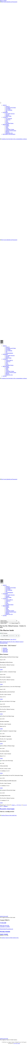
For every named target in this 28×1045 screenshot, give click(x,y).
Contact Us (7, 119)
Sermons (7, 114)
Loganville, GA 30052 (5, 926)
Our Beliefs (7, 108)
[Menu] (0, 103)
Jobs (6, 111)
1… (15, 805)
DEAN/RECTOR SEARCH (9, 134)
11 (20, 805)
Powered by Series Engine (7, 809)
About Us (7, 106)
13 (23, 805)
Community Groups (9, 129)
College (7, 128)
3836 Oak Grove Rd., (4, 925)
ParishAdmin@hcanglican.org (6, 929)
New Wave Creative (17, 1043)
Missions (7, 131)
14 (24, 805)
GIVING (5, 376)
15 (26, 805)
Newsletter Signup (9, 123)
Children (7, 125)
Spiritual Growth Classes (10, 130)
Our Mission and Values (10, 107)
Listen (1, 669)
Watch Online (8, 116)
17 (1, 806)
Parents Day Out (9, 133)
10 (19, 805)
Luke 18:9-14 (13, 639)
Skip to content (3, 0)
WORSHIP (5, 112)
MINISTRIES (6, 124)
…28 (4, 806)
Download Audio (3, 642)
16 (0, 806)
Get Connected (8, 118)
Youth (6, 127)
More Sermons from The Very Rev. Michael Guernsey (11, 641)
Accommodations (9, 353)
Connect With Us (9, 360)
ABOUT (5, 105)
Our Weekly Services (10, 113)
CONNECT (5, 117)
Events (6, 122)
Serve (6, 120)
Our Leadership (8, 110)
